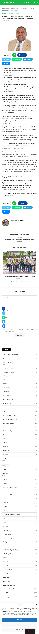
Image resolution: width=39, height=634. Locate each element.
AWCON (20, 384)
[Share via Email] (3, 326)
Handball (20, 491)
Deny (19, 625)
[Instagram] (22, 2)
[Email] (28, 2)
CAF (20, 411)
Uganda (20, 565)
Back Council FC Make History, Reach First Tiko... (19, 276)
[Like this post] (14, 55)
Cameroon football (20, 423)
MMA (20, 510)
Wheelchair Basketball (20, 585)
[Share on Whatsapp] (3, 317)
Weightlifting (20, 581)
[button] (36, 605)
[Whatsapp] (32, 2)
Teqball (20, 557)
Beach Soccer (20, 395)
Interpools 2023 (20, 495)
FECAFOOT (6, 464)
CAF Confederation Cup (20, 419)
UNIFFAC (20, 573)
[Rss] (34, 2)
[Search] (37, 2)
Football (5, 473)
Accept (19, 620)
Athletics (20, 380)
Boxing (20, 407)
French (20, 479)
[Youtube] (26, 2)
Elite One (20, 446)
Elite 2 (20, 443)
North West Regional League (20, 514)
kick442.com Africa (17, 220)
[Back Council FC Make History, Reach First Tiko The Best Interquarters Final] (19, 262)
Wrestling (20, 597)
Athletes (20, 376)
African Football (7, 362)
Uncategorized (20, 569)
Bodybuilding (20, 403)
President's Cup (20, 534)
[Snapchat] (30, 2)
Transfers (20, 561)
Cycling (20, 439)
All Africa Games (20, 368)
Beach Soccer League (20, 399)
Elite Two (20, 450)
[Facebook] (18, 2)
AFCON (20, 358)
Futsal (20, 483)
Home (3, 8)
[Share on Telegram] (3, 322)
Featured (5, 458)
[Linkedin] (24, 2)
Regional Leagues (20, 538)
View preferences (19, 630)
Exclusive (20, 454)
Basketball (20, 392)
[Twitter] (20, 2)
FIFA (20, 469)
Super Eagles (20, 554)
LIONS (20, 506)
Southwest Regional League (20, 550)
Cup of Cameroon (20, 435)
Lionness (20, 503)
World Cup (20, 593)
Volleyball (20, 577)
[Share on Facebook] (3, 309)
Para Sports (20, 530)
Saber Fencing (20, 546)
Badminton (20, 388)
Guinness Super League (20, 487)
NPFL (20, 518)
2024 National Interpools (20, 355)
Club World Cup (20, 431)
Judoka (20, 499)
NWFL (20, 522)
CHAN (20, 427)
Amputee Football (20, 372)
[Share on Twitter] (3, 313)
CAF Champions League (20, 415)
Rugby (20, 542)
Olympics (20, 526)
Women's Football (20, 589)
